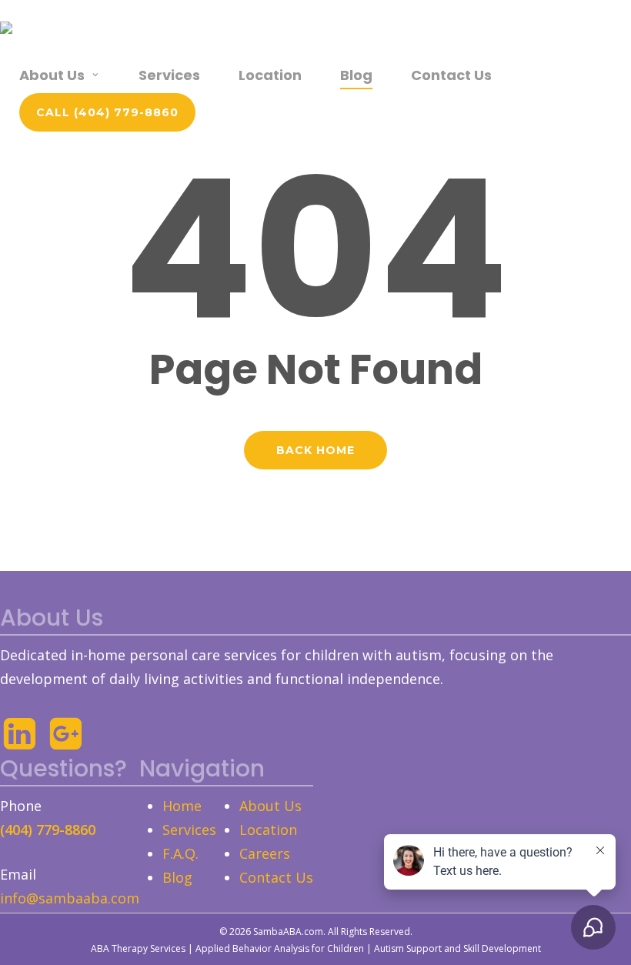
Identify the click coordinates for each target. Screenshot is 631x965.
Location (268, 829)
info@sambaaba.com (69, 898)
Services (189, 829)
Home (182, 805)
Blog (177, 877)
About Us (270, 805)
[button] (107, 112)
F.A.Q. (180, 853)
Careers (264, 853)
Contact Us (276, 877)
